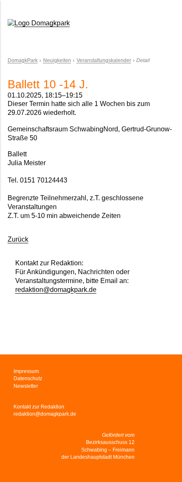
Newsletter (26, 386)
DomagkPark (23, 60)
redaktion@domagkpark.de (56, 289)
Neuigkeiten (57, 60)
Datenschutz (28, 378)
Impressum (26, 371)
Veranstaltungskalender (104, 60)
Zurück (18, 239)
